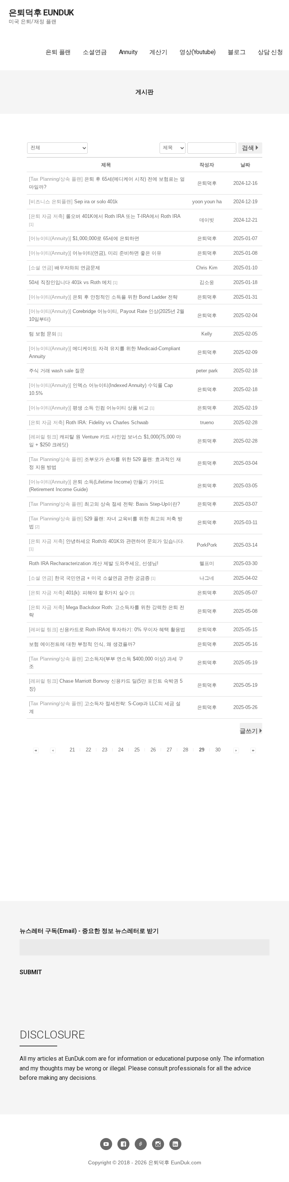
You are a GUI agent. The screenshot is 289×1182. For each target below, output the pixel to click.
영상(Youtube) (197, 52)
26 (153, 750)
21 (72, 750)
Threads (141, 1144)
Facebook (123, 1144)
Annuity (128, 52)
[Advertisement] (144, 810)
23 (104, 750)
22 (88, 750)
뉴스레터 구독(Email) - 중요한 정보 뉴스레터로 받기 (89, 930)
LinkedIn (175, 1144)
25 (137, 750)
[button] (207, 183)
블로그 (237, 52)
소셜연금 (94, 52)
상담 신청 (270, 52)
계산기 (158, 52)
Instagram (158, 1144)
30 (218, 750)
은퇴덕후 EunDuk (41, 12)
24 (120, 750)
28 (185, 750)
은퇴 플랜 (58, 52)
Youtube (106, 1144)
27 (169, 750)
